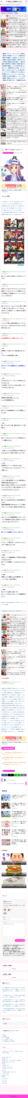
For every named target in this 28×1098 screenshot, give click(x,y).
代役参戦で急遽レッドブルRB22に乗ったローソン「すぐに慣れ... (13, 65)
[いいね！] (5, 909)
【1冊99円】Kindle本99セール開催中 (9, 13)
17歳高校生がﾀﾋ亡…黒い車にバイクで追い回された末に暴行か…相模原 (13, 206)
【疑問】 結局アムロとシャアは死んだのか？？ (12, 214)
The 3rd (3, 1063)
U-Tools (3, 1034)
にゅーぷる (4, 1080)
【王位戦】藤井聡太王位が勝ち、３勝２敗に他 (14, 61)
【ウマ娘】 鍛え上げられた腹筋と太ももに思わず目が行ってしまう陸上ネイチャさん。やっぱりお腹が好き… (13, 707)
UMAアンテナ (5, 1059)
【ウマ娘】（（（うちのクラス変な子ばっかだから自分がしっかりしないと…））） (13, 720)
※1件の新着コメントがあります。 (8, 611)
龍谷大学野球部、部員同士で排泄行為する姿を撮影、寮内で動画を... (14, 63)
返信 (5, 913)
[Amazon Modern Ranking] (21, 265)
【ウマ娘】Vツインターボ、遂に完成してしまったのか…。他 (13, 201)
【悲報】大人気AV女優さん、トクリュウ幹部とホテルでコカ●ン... (14, 76)
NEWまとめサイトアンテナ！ (9, 1062)
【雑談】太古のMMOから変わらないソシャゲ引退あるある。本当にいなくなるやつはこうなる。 (13, 688)
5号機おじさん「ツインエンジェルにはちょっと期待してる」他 (13, 74)
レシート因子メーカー (7, 1039)
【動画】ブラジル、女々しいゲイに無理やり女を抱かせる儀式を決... (14, 53)
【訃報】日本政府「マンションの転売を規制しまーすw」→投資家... (14, 55)
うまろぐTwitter (5, 1053)
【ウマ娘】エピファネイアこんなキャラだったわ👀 (13, 690)
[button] (4, 775)
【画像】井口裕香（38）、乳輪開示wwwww (14, 80)
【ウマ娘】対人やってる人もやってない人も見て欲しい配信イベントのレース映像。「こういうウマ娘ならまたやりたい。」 (13, 989)
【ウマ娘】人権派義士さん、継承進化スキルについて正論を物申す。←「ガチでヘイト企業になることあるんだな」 (13, 692)
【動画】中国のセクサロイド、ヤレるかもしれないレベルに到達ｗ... (14, 78)
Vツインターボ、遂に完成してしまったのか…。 (12, 208)
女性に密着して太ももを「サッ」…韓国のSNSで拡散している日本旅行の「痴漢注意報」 (13, 731)
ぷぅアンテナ (5, 1078)
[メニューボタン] (1, 1)
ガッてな (4, 1070)
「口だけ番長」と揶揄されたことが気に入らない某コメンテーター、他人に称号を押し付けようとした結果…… (13, 697)
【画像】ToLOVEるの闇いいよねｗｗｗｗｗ (11, 703)
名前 (4, 917)
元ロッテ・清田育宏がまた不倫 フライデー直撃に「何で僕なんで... (14, 68)
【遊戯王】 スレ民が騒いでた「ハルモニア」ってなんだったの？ (13, 710)
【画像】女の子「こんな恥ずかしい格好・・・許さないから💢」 (13, 695)
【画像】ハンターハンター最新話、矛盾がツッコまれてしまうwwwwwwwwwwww (13, 699)
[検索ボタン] (26, 1)
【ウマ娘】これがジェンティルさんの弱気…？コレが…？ (13, 722)
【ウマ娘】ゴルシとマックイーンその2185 (11, 210)
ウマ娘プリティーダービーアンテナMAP (11, 1060)
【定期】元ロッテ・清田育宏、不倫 (9, 718)
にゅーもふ (4, 1081)
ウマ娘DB (4, 1036)
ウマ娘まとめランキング (7, 1067)
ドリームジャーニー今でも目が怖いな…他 (11, 203)
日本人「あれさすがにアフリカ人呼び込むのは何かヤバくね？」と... (14, 70)
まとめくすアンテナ (6, 1057)
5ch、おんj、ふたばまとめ (8, 152)
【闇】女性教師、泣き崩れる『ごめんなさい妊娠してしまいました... (14, 57)
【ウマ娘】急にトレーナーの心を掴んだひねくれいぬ (13, 714)
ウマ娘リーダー (5, 1065)
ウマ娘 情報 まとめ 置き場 (8, 1041)
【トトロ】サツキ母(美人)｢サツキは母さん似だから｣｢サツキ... (14, 72)
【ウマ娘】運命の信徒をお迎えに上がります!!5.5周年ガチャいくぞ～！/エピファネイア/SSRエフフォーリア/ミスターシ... (13, 212)
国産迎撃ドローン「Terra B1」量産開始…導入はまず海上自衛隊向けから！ (13, 729)
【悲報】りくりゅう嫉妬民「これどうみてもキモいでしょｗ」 (13, 701)
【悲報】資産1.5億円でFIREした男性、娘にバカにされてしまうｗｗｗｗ (13, 705)
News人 (3, 1076)
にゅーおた (4, 1083)
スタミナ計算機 (5, 1037)
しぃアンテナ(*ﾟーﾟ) (6, 1073)
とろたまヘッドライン (7, 1068)
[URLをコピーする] (24, 775)
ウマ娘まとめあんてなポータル (9, 1072)
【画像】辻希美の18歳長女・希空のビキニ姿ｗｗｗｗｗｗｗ (14, 59)
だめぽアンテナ (5, 1075)
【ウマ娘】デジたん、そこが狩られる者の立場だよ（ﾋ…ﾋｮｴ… (13, 712)
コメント (5, 922)
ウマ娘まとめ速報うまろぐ (14, 1)
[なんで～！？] (9, 909)
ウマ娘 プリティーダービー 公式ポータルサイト (13, 1051)
